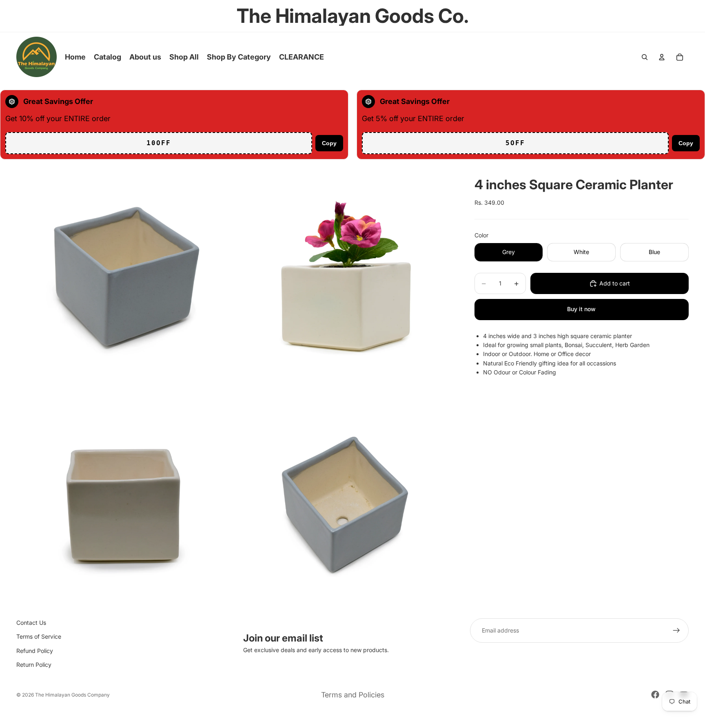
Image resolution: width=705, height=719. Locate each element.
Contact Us (31, 622)
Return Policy (33, 664)
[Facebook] (655, 694)
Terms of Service (38, 636)
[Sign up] (676, 630)
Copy (329, 143)
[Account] (662, 57)
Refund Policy (34, 650)
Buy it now (581, 308)
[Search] (645, 57)
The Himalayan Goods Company (72, 695)
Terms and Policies (352, 694)
